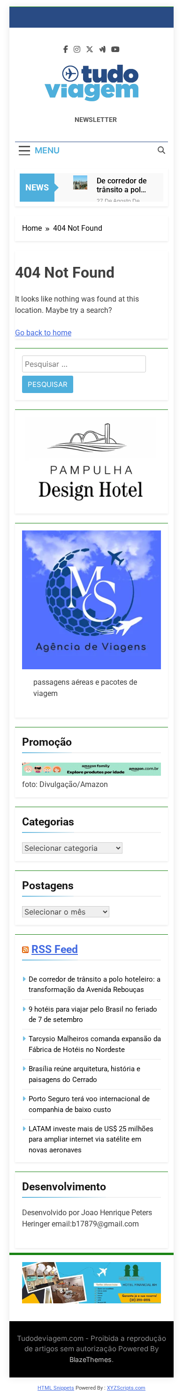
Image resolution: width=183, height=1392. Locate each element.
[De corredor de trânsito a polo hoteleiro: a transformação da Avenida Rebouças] (80, 182)
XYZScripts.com (126, 1388)
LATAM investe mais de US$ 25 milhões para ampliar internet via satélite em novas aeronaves (91, 1139)
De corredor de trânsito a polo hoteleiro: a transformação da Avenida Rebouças (122, 185)
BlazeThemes (90, 1359)
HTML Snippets (56, 1388)
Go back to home (43, 332)
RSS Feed (54, 949)
